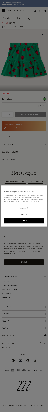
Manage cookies (24, 208)
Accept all (24, 220)
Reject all (24, 214)
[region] (24, 206)
